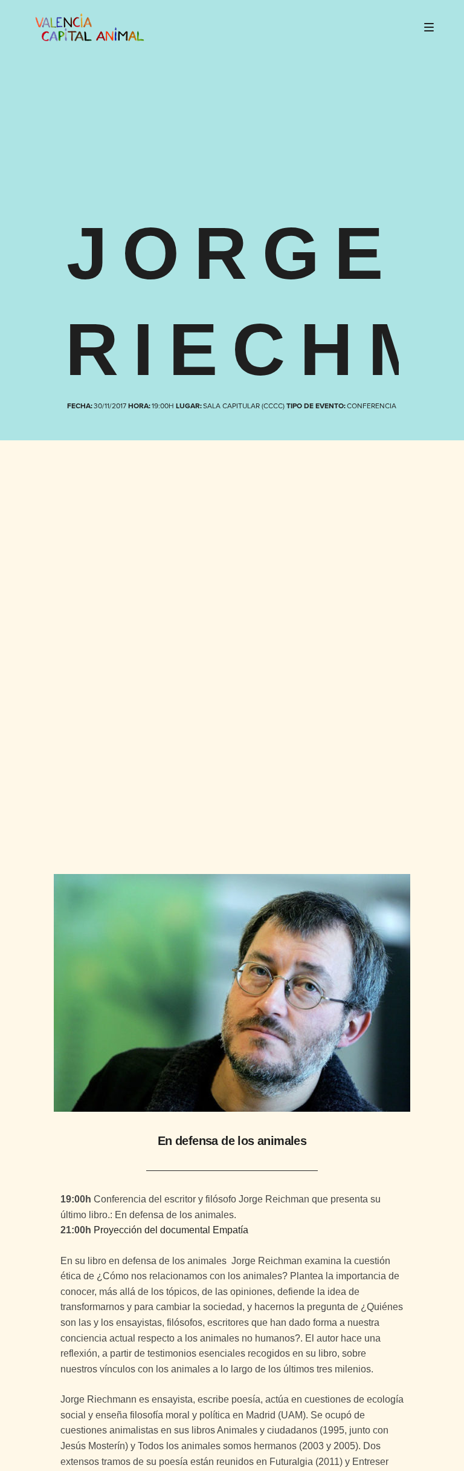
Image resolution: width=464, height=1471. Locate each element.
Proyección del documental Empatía (171, 1230)
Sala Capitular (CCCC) (244, 406)
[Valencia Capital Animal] (89, 27)
